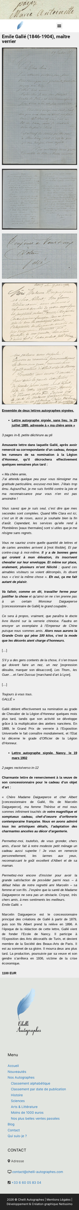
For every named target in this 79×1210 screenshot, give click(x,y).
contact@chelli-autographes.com (37, 1172)
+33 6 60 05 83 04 (26, 1182)
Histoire (17, 1095)
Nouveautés (17, 1072)
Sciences (18, 1101)
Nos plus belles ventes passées (35, 1118)
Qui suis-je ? (17, 1136)
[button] (59, 26)
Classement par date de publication (38, 1089)
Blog (11, 1124)
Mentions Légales (59, 1199)
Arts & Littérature (24, 1107)
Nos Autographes (21, 1077)
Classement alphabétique (30, 1083)
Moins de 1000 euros (27, 1112)
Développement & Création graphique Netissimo (39, 1204)
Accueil (13, 1066)
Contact (14, 1130)
